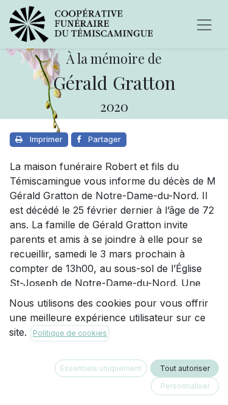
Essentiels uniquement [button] (101, 368)
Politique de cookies (70, 333)
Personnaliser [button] (185, 385)
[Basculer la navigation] (204, 24)
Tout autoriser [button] (185, 368)
